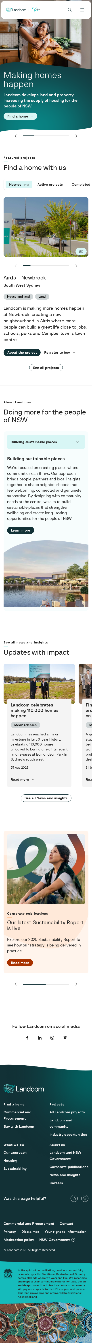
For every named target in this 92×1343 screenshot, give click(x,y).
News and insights (65, 1175)
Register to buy (57, 352)
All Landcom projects (67, 1112)
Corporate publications (69, 1166)
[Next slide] (76, 136)
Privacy (10, 1231)
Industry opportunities (68, 1134)
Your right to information (65, 1231)
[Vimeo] (64, 1037)
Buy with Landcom (19, 1126)
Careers (56, 1183)
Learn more (20, 530)
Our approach (15, 1152)
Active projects (50, 184)
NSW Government (54, 1239)
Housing (10, 1160)
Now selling (19, 184)
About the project (22, 352)
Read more (20, 779)
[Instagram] (52, 1037)
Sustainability (15, 1168)
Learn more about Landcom (30, 116)
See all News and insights (46, 798)
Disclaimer (30, 1231)
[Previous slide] (15, 136)
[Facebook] (27, 1037)
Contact (66, 1223)
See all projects (46, 367)
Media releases (25, 725)
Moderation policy (19, 1239)
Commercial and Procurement (29, 1223)
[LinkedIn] (39, 1037)
